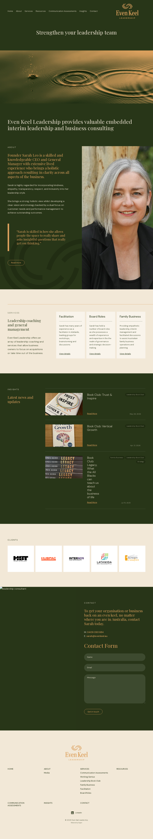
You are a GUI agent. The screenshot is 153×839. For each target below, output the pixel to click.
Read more (16, 262)
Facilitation (85, 789)
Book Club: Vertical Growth (99, 428)
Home (10, 11)
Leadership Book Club (135, 395)
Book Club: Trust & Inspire (99, 396)
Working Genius (87, 777)
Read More (92, 413)
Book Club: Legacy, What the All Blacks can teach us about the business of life (93, 477)
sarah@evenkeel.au (97, 636)
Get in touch (93, 711)
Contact (94, 11)
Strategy (140, 462)
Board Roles (85, 793)
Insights (83, 11)
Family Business (116, 458)
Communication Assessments (62, 11)
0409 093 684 (95, 632)
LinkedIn (78, 813)
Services (29, 11)
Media (47, 773)
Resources (41, 11)
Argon (80, 823)
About (19, 11)
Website (73, 823)
